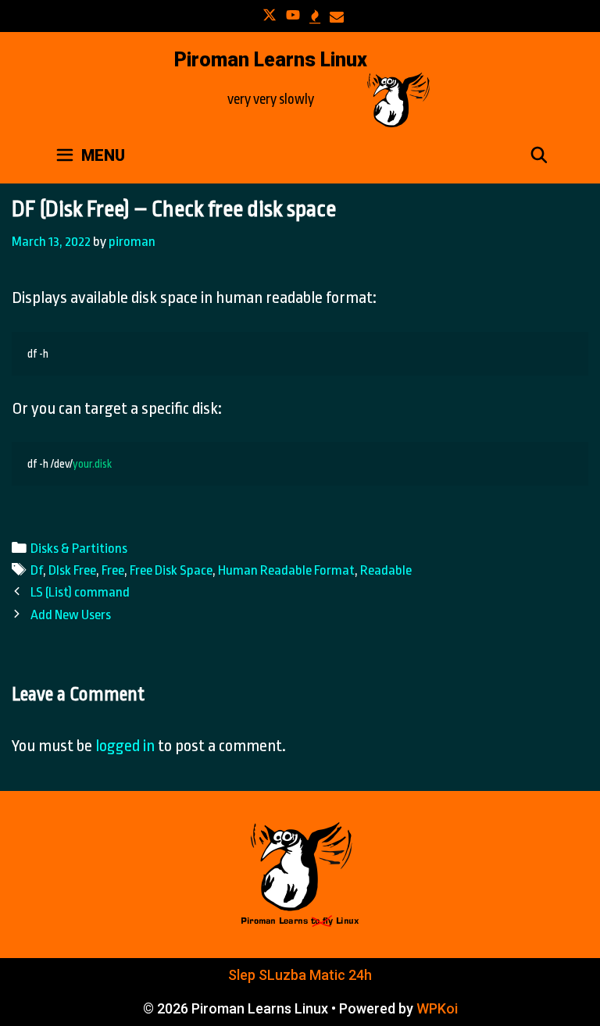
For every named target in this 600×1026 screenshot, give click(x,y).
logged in (125, 745)
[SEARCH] (539, 155)
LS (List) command (80, 592)
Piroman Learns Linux (270, 59)
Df (36, 570)
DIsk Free (72, 570)
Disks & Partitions (78, 548)
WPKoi (437, 1008)
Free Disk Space (171, 570)
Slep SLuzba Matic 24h (300, 975)
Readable (386, 570)
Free (113, 570)
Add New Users (70, 614)
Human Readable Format (286, 570)
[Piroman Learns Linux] (398, 98)
